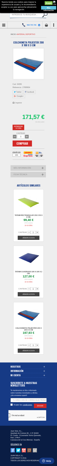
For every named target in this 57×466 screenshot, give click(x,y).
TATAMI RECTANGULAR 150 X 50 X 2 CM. (28, 216)
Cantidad (20, 133)
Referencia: (17, 87)
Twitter (18, 92)
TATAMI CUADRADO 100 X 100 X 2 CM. (28, 272)
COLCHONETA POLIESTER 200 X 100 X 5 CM (28, 329)
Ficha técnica (20, 174)
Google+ (20, 96)
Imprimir (18, 103)
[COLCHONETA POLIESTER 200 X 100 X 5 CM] (28, 314)
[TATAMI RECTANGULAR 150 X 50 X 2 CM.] (28, 201)
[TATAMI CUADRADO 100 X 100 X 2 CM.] (28, 258)
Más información (48, 8)
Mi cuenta (16, 375)
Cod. (14, 84)
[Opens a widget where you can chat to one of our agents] (46, 461)
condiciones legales (27, 405)
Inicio (13, 34)
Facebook (30, 92)
